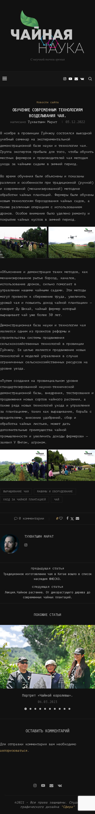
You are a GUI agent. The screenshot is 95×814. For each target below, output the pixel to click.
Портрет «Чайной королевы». (47, 695)
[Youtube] (70, 79)
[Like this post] (61, 518)
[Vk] (82, 79)
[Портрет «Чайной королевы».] (47, 657)
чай (56, 499)
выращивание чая (16, 491)
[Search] (90, 79)
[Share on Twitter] (72, 519)
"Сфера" (68, 807)
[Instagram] (64, 79)
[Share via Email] (77, 518)
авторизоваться (13, 750)
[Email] (76, 79)
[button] (4, 667)
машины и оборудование (55, 491)
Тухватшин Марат (42, 122)
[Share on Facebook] (67, 518)
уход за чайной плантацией (24, 499)
